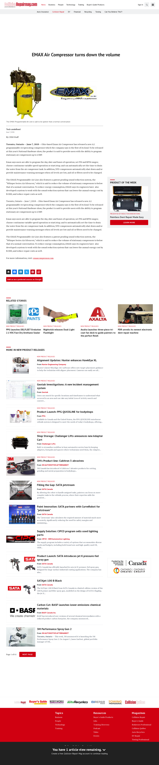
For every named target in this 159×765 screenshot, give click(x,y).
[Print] (8, 272)
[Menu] (153, 4)
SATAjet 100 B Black (49, 580)
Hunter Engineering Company (54, 364)
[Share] (14, 272)
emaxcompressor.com (43, 258)
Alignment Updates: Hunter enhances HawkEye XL (67, 360)
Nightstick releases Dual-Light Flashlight (58, 331)
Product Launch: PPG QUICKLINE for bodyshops (65, 412)
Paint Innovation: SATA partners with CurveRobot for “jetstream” (68, 508)
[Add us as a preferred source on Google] (38, 272)
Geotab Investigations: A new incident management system (68, 386)
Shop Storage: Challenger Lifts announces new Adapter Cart (70, 437)
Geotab (45, 392)
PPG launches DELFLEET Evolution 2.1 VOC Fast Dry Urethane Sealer (23, 331)
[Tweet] (26, 272)
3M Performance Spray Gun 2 (54, 629)
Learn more (129, 222)
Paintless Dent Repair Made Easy (127, 217)
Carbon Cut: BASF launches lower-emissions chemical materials (69, 606)
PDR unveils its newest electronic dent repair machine (135, 331)
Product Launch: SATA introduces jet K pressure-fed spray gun (68, 557)
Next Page (27, 654)
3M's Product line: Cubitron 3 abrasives (60, 461)
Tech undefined (13, 129)
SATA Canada (47, 489)
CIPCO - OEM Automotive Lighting (56, 539)
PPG (43, 416)
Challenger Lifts (49, 444)
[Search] (146, 4)
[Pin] (32, 272)
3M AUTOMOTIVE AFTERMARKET (55, 465)
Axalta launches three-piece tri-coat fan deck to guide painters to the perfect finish (98, 332)
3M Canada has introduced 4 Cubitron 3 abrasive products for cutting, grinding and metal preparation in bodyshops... (66, 469)
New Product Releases (15, 326)
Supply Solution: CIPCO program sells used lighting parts (67, 533)
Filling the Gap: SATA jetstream (56, 485)
